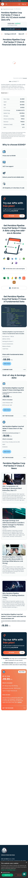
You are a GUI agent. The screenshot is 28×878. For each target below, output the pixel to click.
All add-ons (15, 288)
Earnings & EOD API (10, 34)
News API (21, 34)
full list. (20, 702)
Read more (13, 868)
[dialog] (14, 869)
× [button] (26, 862)
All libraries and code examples (15, 269)
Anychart (25, 78)
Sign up (24, 4)
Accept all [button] (7, 875)
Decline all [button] (20, 875)
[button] (14, 870)
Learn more (24, 1)
